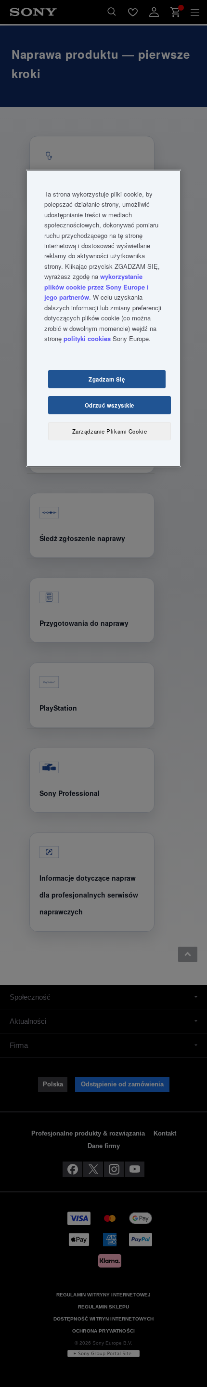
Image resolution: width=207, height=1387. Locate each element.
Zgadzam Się (107, 379)
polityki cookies (87, 338)
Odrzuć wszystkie (109, 405)
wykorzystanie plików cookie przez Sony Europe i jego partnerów (96, 287)
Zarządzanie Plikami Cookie (109, 431)
